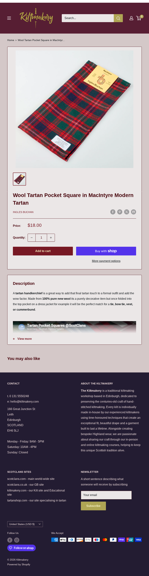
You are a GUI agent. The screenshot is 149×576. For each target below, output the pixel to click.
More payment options (106, 261)
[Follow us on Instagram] (16, 540)
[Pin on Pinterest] (119, 211)
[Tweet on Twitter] (126, 211)
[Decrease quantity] (31, 237)
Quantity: (19, 237)
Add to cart (43, 251)
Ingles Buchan (23, 212)
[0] (138, 18)
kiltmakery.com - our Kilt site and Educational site (36, 492)
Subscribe (93, 505)
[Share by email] (133, 211)
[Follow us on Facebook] (9, 540)
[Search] (118, 18)
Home (10, 40)
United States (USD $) (22, 524)
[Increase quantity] (51, 237)
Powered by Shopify (18, 564)
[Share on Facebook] (112, 211)
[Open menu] (9, 18)
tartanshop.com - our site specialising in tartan (36, 500)
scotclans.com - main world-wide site (31, 478)
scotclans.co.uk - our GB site (25, 484)
